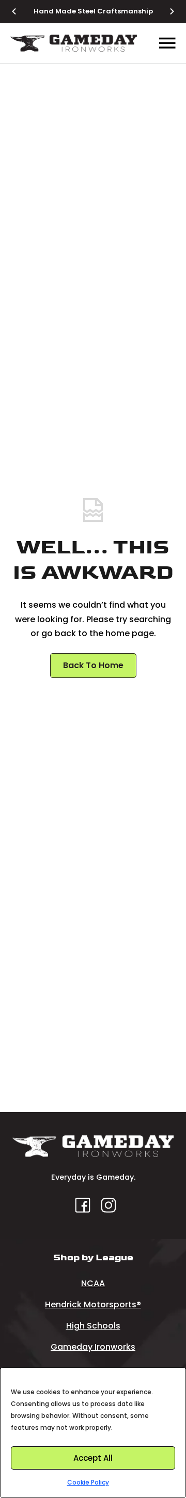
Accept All (93, 1458)
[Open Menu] (167, 43)
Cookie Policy (88, 1482)
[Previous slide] (20, 11)
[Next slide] (166, 11)
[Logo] (73, 43)
